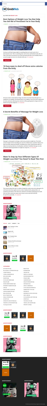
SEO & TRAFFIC (6, 295)
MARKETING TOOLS (28, 289)
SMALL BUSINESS (7, 297)
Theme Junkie (43, 404)
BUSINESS (26, 270)
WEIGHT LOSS (7, 71)
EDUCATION (6, 276)
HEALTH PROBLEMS (28, 281)
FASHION (5, 278)
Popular (5, 223)
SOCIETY (5, 299)
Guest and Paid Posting (32, 404)
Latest (9, 223)
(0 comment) (30, 57)
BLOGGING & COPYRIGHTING (10, 270)
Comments (14, 223)
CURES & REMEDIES (7, 274)
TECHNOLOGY (27, 300)
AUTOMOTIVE (6, 268)
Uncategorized (6, 304)
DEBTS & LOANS (27, 274)
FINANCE (26, 278)
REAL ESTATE (6, 293)
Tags (18, 223)
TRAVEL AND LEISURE (29, 302)
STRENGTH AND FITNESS (9, 300)
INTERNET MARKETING (8, 285)
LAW (4, 287)
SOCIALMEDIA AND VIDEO (30, 297)
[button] (2, 1)
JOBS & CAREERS (27, 285)
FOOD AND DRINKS (7, 280)
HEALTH (6, 24)
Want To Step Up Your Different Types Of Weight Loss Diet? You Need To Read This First (23, 158)
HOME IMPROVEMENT (8, 283)
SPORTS (25, 299)
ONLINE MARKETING (8, 291)
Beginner (37, 404)
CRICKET (26, 272)
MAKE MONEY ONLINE (8, 289)
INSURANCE (26, 283)
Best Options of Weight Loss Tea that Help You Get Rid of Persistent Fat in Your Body (21, 20)
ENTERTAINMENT (28, 276)
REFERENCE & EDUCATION (30, 293)
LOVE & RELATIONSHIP (29, 287)
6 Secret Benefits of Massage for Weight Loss (23, 112)
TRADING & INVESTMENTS (9, 302)
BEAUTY (25, 268)
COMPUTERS (6, 272)
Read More (7, 60)
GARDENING (26, 280)
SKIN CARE (26, 295)
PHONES (25, 291)
